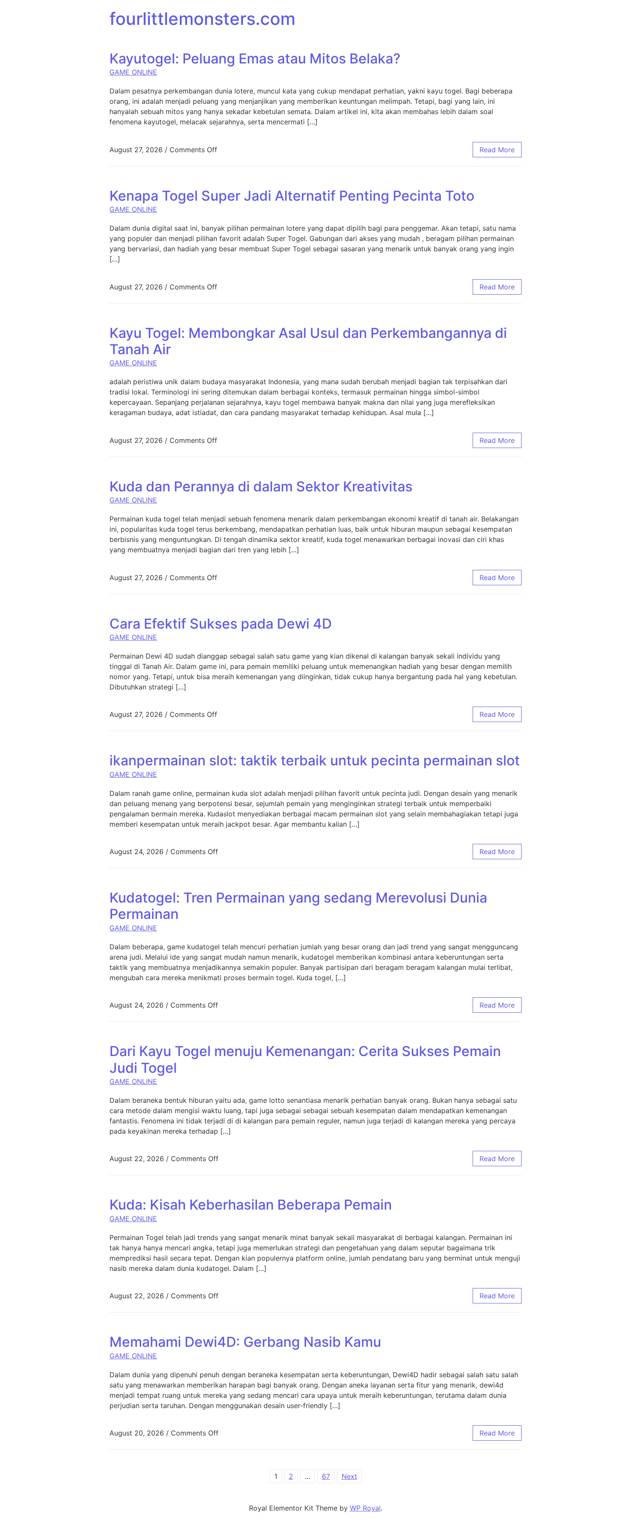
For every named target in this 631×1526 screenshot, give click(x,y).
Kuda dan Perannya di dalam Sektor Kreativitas (261, 486)
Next (349, 1476)
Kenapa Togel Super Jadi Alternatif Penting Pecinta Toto (291, 195)
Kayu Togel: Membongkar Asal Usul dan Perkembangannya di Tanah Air (308, 341)
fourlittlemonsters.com (202, 18)
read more (497, 149)
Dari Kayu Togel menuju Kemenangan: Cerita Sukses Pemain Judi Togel (305, 1059)
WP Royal (365, 1508)
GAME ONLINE (133, 72)
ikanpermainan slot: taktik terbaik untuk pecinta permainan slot (314, 760)
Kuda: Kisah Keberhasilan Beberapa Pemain (250, 1204)
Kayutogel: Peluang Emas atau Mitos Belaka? (254, 58)
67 (326, 1476)
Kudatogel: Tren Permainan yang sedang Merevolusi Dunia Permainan (298, 905)
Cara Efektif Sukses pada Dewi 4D (220, 623)
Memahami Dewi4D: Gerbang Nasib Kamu (245, 1341)
